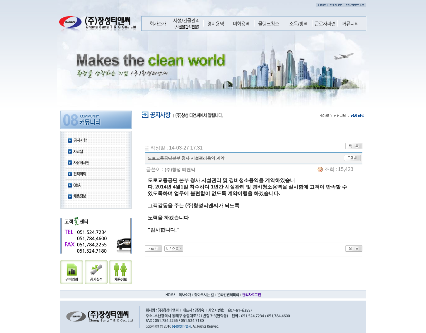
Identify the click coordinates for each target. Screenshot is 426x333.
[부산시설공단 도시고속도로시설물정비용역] (173, 248)
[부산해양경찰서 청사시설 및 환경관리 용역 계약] (153, 248)
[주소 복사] (352, 157)
